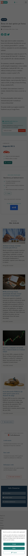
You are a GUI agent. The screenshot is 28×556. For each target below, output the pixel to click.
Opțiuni (15, 552)
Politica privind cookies (8, 540)
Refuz (14, 548)
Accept (14, 544)
